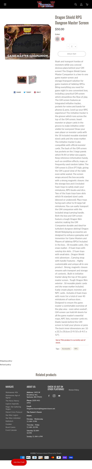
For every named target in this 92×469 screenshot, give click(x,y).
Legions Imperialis (12, 404)
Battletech (9, 421)
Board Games (10, 427)
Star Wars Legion (12, 415)
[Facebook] (49, 396)
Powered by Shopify (55, 453)
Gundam (9, 424)
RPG (76, 349)
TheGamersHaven (42, 453)
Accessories (66, 349)
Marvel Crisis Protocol (14, 412)
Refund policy (5, 364)
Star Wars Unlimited (13, 418)
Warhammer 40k (12, 392)
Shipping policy (6, 361)
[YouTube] (59, 396)
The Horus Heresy (12, 401)
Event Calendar (11, 430)
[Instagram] (54, 396)
